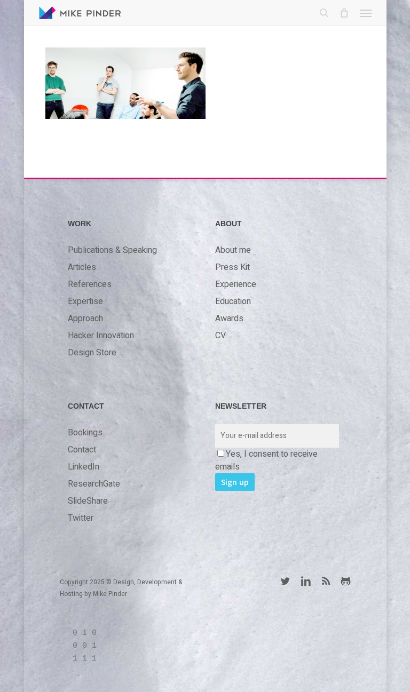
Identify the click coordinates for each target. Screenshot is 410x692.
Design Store (92, 352)
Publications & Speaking (112, 250)
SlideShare (88, 501)
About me (233, 250)
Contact (82, 449)
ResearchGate (94, 484)
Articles (82, 267)
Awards (229, 318)
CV (220, 335)
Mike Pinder (110, 594)
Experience (235, 284)
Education (233, 301)
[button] (366, 12)
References (90, 284)
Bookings (85, 432)
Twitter (80, 518)
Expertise (85, 301)
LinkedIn (83, 466)
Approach (85, 318)
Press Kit (232, 267)
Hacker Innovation (101, 335)
